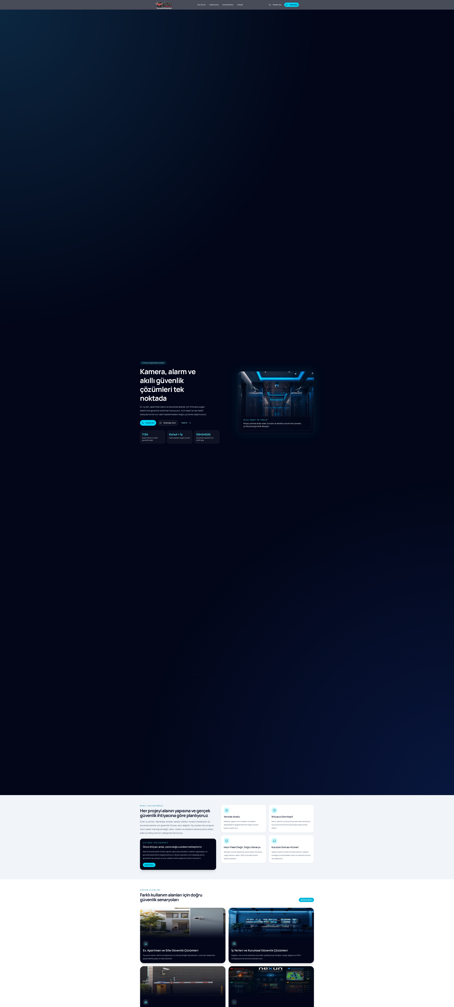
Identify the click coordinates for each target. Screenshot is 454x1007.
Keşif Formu (149, 865)
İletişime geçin (306, 900)
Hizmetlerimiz (228, 5)
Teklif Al (184, 423)
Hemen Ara (277, 5)
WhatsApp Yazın (169, 423)
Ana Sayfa (201, 5)
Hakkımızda (214, 5)
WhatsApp (293, 5)
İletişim (240, 5)
